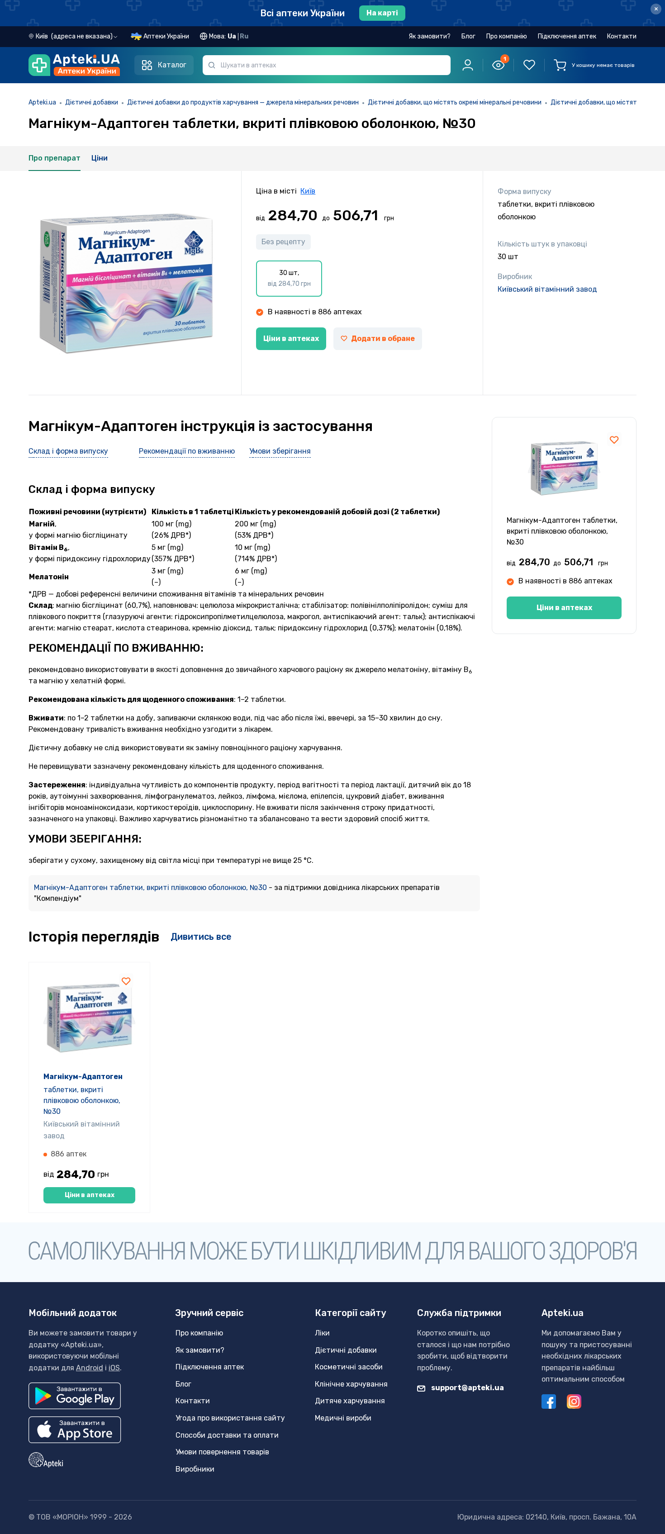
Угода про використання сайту (230, 1418)
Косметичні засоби (349, 1367)
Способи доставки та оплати (227, 1435)
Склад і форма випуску (68, 451)
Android (89, 1368)
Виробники (195, 1469)
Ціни (99, 158)
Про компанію (506, 36)
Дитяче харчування (350, 1401)
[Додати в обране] (614, 439)
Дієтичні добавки (91, 102)
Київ (307, 191)
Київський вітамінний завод (547, 289)
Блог (468, 36)
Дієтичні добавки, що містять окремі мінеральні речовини (455, 102)
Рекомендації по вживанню (187, 451)
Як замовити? (429, 36)
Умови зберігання (280, 451)
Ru (244, 36)
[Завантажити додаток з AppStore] (74, 1429)
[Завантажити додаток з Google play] (74, 1395)
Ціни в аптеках (291, 338)
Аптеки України (166, 36)
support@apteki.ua (467, 1387)
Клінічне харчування (351, 1384)
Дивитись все (201, 936)
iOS (114, 1368)
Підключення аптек (567, 36)
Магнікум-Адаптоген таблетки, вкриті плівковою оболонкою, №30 (151, 887)
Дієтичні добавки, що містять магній (605, 102)
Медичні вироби (343, 1418)
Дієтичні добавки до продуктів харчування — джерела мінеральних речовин (243, 102)
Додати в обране (383, 338)
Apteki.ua (42, 102)
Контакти (621, 36)
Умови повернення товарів (222, 1452)
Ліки (322, 1333)
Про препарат (54, 158)
